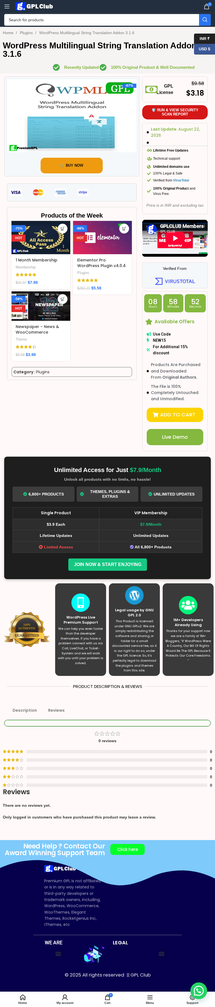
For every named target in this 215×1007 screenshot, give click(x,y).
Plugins (27, 32)
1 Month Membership (36, 260)
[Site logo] (35, 6)
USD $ (202, 48)
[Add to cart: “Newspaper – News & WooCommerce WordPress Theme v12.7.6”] (62, 299)
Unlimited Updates (174, 494)
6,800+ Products (46, 494)
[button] (175, 415)
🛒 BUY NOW (71, 165)
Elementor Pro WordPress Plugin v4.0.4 (101, 262)
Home (9, 32)
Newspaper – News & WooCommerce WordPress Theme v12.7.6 (37, 335)
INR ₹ (202, 38)
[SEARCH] (205, 20)
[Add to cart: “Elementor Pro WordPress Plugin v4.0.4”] (124, 229)
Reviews (56, 710)
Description (25, 710)
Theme (21, 339)
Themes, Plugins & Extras (110, 494)
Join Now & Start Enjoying (107, 564)
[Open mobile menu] (7, 6)
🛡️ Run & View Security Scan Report (174, 112)
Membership (26, 267)
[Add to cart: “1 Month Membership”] (62, 229)
